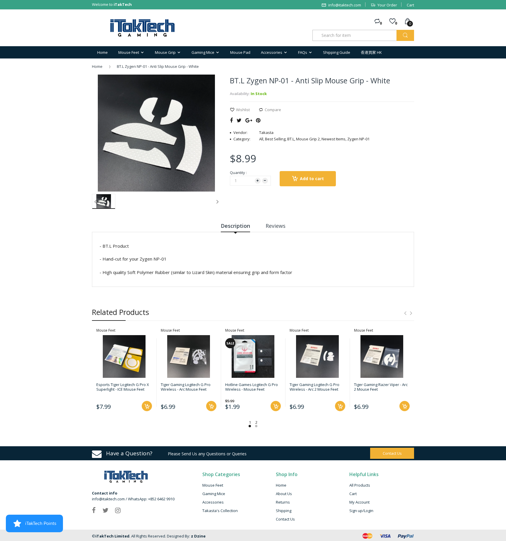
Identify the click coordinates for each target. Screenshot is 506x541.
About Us (284, 493)
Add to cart (312, 178)
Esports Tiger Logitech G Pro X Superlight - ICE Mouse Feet (122, 387)
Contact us (392, 453)
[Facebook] (231, 120)
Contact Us (285, 519)
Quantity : (238, 172)
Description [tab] (235, 225)
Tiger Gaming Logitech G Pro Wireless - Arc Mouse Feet (186, 387)
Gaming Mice (213, 493)
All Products (359, 485)
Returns (283, 502)
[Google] (248, 120)
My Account (359, 502)
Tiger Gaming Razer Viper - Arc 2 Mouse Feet (381, 387)
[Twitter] (239, 120)
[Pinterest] (258, 120)
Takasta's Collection (220, 510)
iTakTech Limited (112, 536)
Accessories (213, 502)
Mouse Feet (212, 485)
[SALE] (253, 356)
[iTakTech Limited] (143, 27)
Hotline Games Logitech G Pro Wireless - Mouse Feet (251, 387)
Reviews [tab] (276, 225)
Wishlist (243, 109)
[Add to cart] (147, 406)
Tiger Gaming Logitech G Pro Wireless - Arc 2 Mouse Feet (314, 387)
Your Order (387, 5)
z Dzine (198, 536)
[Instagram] (118, 510)
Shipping (283, 510)
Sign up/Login (361, 510)
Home (97, 66)
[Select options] (276, 406)
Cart (410, 5)
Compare (273, 109)
